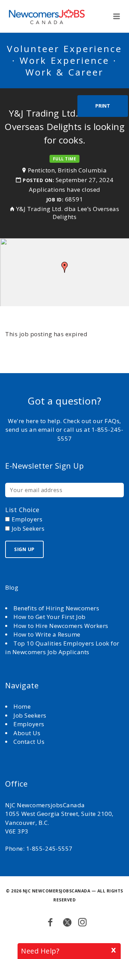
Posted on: (39, 180)
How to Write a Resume (46, 634)
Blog (11, 587)
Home (22, 706)
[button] (64, 267)
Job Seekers (29, 715)
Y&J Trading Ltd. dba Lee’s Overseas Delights (67, 213)
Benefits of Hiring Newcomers (56, 608)
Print (102, 105)
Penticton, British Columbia (67, 170)
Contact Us (28, 742)
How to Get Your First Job (49, 617)
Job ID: (55, 199)
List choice (22, 510)
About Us (27, 733)
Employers (28, 724)
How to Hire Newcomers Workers (60, 626)
